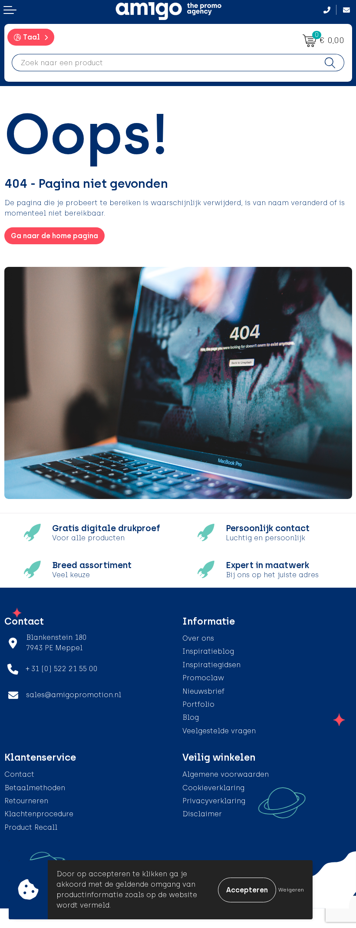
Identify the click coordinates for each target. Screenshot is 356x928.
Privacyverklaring (213, 801)
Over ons (198, 638)
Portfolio (198, 704)
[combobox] (164, 62)
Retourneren (26, 801)
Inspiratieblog (208, 651)
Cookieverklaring (213, 788)
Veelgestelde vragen (219, 731)
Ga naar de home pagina (54, 236)
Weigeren (291, 890)
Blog (190, 717)
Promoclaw (203, 678)
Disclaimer (202, 814)
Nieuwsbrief (203, 691)
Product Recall (30, 827)
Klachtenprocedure (38, 814)
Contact (19, 774)
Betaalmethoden (34, 788)
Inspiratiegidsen (211, 665)
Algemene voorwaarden (225, 774)
